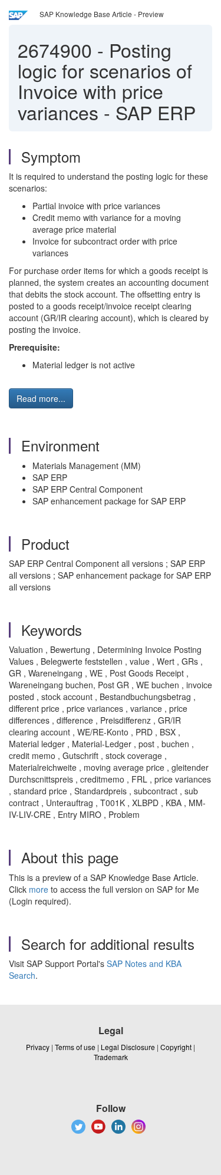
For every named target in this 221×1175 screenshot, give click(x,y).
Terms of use (75, 1047)
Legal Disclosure (128, 1047)
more (38, 889)
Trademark (111, 1057)
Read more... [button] (41, 398)
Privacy (38, 1047)
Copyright (176, 1047)
